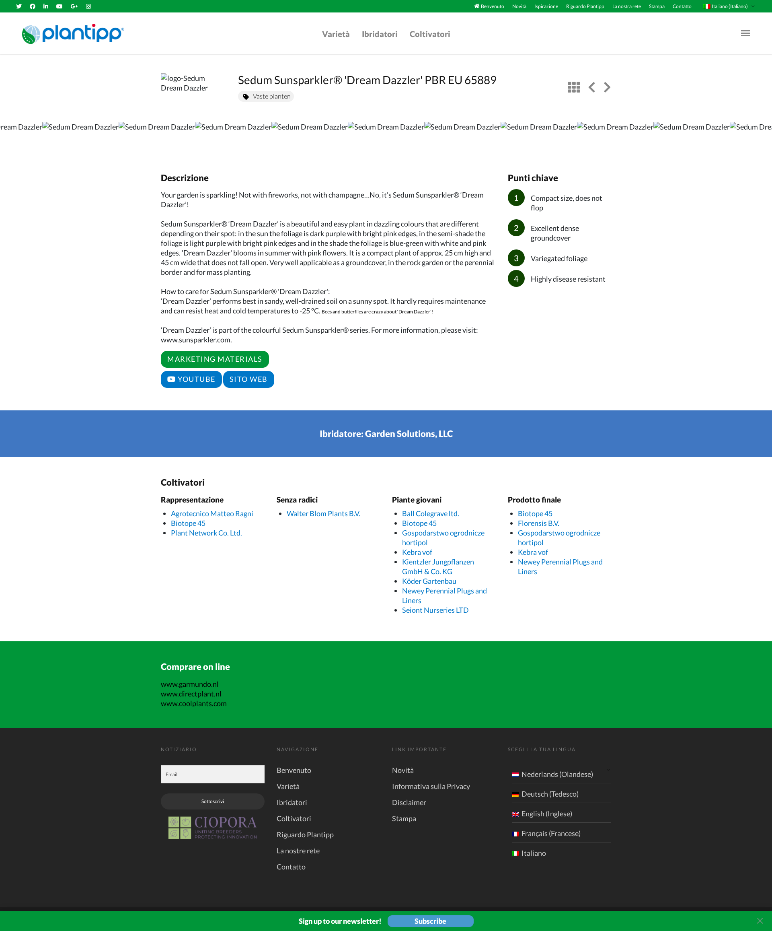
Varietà (336, 34)
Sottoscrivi (212, 801)
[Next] (759, 139)
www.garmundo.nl (190, 684)
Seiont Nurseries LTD (435, 610)
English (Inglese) (547, 813)
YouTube (196, 379)
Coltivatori (430, 34)
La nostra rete (626, 6)
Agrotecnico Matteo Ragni (212, 513)
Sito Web (249, 379)
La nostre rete (298, 850)
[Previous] (13, 139)
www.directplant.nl (191, 693)
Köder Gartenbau (429, 581)
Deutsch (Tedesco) (550, 793)
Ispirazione (546, 6)
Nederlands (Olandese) (557, 774)
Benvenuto (492, 6)
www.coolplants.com (194, 703)
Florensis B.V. (538, 523)
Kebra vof (417, 552)
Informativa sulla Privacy (431, 786)
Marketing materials (215, 358)
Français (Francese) (551, 833)
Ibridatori (380, 34)
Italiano (534, 853)
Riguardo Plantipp (585, 6)
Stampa (657, 6)
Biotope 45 (188, 523)
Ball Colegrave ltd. (430, 513)
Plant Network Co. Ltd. (206, 532)
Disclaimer (409, 802)
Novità (519, 6)
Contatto (682, 6)
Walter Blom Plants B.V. (323, 513)
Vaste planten (272, 96)
